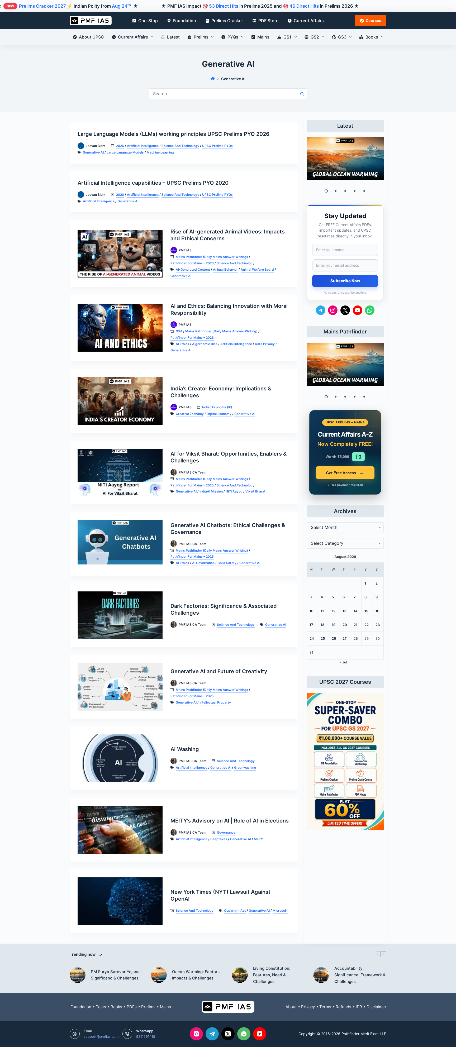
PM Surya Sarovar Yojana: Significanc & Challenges (116, 975)
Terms (325, 1006)
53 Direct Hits (223, 6)
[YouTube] (259, 1033)
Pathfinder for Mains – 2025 (192, 485)
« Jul (343, 662)
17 (311, 625)
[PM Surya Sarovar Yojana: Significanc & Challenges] (78, 975)
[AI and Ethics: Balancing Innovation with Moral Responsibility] (120, 328)
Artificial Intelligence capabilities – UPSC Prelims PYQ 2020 (153, 183)
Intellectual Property (215, 702)
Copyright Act (235, 910)
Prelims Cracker (227, 20)
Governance (226, 832)
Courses (373, 20)
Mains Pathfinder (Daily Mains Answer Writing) (212, 257)
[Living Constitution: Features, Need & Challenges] (240, 975)
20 (345, 625)
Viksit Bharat (255, 491)
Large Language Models (125, 152)
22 (366, 625)
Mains (263, 37)
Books (371, 37)
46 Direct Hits (304, 6)
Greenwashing (245, 767)
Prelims (201, 37)
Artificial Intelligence (143, 146)
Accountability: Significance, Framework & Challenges (360, 975)
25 (323, 638)
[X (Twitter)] (228, 1033)
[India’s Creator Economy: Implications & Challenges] (120, 401)
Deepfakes (218, 839)
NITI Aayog (234, 491)
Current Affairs (309, 20)
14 (356, 611)
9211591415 (145, 1036)
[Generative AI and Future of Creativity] (120, 687)
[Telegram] (212, 1033)
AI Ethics (182, 344)
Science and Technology (180, 146)
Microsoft (280, 910)
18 (322, 625)
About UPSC (91, 37)
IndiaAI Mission (211, 491)
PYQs (232, 37)
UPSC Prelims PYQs (217, 146)
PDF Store (268, 20)
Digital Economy (219, 414)
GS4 (179, 331)
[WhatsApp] (243, 1033)
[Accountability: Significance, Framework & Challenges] (321, 975)
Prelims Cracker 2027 (42, 6)
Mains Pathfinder (345, 331)
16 (377, 611)
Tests (101, 1006)
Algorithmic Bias (204, 344)
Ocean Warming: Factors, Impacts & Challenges (196, 975)
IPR (359, 1006)
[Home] (213, 79)
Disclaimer (376, 1006)
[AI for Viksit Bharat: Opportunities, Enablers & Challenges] (120, 472)
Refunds (343, 1006)
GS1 (287, 37)
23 (378, 625)
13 (344, 611)
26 (334, 638)
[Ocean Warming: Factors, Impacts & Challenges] (345, 158)
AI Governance (203, 563)
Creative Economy (190, 414)
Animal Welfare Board (257, 269)
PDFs (132, 1006)
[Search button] (302, 94)
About (291, 1006)
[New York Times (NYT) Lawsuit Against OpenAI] (120, 901)
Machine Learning (160, 152)
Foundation (184, 20)
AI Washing (184, 749)
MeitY (258, 839)
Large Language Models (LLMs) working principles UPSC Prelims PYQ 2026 (173, 134)
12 (333, 611)
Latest (173, 37)
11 (322, 611)
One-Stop (148, 20)
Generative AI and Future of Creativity (218, 671)
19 (333, 625)
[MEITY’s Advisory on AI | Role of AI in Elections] (120, 830)
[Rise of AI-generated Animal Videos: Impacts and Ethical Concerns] (120, 254)
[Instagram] (196, 1033)
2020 (120, 195)
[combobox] (223, 93)
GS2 (315, 37)
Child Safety (226, 563)
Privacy (308, 1006)
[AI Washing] (120, 758)
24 (312, 638)
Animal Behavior (225, 269)
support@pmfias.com (101, 1036)
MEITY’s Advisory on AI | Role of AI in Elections (229, 820)
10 (312, 611)
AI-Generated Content (193, 269)
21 (355, 625)
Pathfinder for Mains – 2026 (192, 263)
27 (345, 638)
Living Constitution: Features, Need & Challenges (271, 975)
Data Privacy (265, 344)
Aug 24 (121, 6)
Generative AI (93, 152)
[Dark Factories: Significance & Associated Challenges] (120, 615)
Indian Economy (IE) (217, 407)
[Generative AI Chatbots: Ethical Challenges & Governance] (120, 544)
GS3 (342, 37)
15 (366, 611)
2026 (120, 146)
